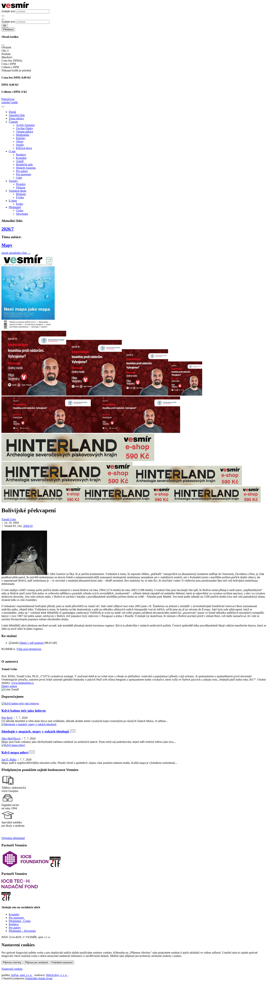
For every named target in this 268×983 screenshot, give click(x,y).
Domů (12, 111)
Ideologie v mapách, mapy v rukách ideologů (35, 731)
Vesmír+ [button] (13, 180)
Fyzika (20, 197)
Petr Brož (6, 717)
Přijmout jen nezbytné (36, 962)
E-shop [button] (13, 200)
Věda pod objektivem (28, 649)
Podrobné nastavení (62, 962)
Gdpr (19, 177)
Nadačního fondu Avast (38, 978)
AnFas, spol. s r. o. (21, 975)
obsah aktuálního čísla (15, 252)
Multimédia (22, 134)
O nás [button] (12, 151)
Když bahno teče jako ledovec (23, 711)
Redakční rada (24, 164)
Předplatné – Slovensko (22, 930)
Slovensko (22, 213)
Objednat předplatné (13, 838)
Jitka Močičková (10, 738)
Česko (19, 210)
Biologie (21, 194)
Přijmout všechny (12, 962)
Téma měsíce (16, 118)
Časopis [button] (13, 121)
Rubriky (21, 138)
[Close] (2, 45)
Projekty (21, 184)
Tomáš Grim (8, 519)
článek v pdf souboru (31, 642)
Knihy (19, 203)
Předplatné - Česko (20, 921)
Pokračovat (7, 99)
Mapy (6, 245)
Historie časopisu (26, 167)
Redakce (21, 154)
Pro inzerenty (23, 174)
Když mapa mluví (14, 752)
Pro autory (22, 171)
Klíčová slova (24, 148)
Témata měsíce (24, 131)
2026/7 (7, 228)
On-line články (24, 128)
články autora (9, 686)
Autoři (20, 161)
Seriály (20, 144)
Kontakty (21, 157)
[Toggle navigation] (2, 106)
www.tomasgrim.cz (22, 682)
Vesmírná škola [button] (17, 190)
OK (4, 25)
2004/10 (28, 525)
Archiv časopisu (25, 125)
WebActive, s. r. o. (56, 975)
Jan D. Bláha (8, 759)
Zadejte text (8, 11)
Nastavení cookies (11, 968)
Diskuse (20, 187)
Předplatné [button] (15, 207)
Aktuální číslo (17, 115)
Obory (20, 141)
